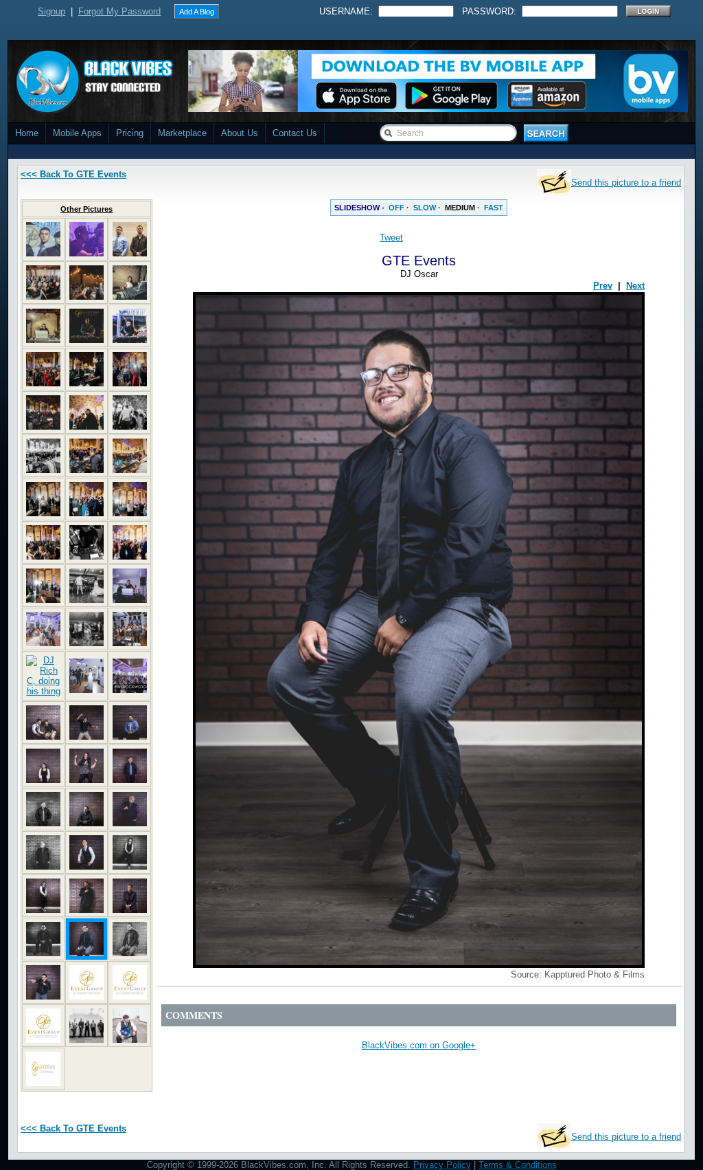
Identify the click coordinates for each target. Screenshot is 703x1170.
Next (635, 285)
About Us (239, 133)
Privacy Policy (442, 1165)
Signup (51, 11)
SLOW (424, 207)
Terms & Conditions (518, 1165)
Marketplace (182, 133)
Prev (602, 285)
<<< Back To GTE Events (73, 174)
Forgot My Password (119, 11)
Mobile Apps (77, 133)
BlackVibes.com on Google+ (419, 1045)
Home (26, 133)
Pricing (129, 133)
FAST (493, 207)
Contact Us (295, 133)
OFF (396, 207)
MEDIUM (460, 207)
